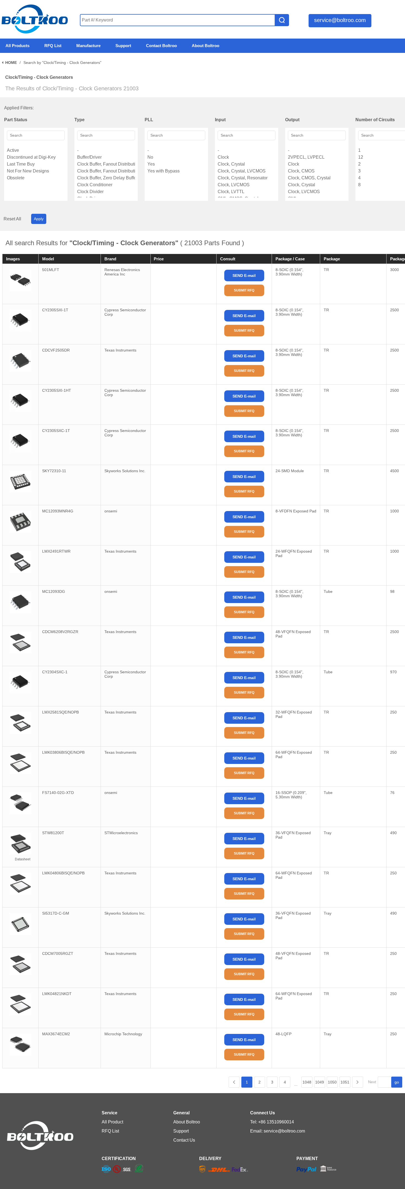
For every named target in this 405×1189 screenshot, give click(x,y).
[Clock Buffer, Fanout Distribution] (106, 164)
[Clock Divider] (106, 191)
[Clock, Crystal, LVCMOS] (247, 170)
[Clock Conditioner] (106, 184)
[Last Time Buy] (36, 164)
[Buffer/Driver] (106, 157)
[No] (176, 157)
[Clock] (247, 157)
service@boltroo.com (340, 20)
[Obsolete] (36, 177)
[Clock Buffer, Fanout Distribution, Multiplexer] (106, 170)
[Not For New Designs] (36, 170)
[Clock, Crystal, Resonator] (247, 177)
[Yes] (176, 164)
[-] (106, 150)
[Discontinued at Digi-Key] (36, 157)
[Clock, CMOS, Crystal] (317, 177)
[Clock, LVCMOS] (247, 184)
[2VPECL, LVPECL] (317, 157)
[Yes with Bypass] (176, 170)
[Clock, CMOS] (317, 170)
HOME (11, 62)
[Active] (36, 150)
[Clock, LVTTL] (247, 191)
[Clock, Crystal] (247, 164)
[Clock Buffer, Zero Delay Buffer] (106, 177)
